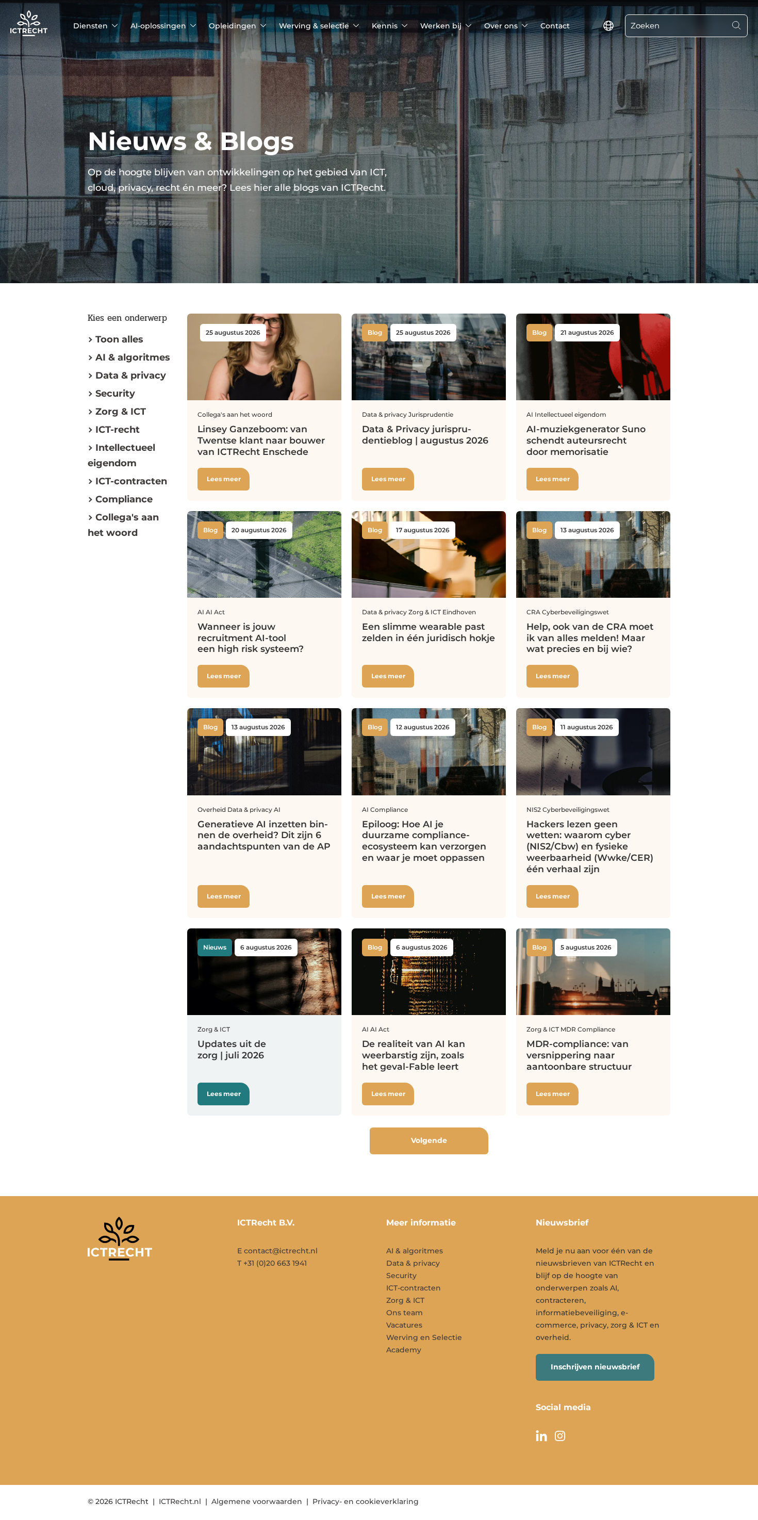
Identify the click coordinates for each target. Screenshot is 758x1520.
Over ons (501, 25)
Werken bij (441, 25)
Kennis (385, 25)
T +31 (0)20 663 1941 (272, 1263)
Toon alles (119, 339)
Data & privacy (130, 375)
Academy (403, 1349)
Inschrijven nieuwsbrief (595, 1366)
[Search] (736, 26)
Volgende (429, 1140)
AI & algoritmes (132, 357)
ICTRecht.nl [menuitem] (180, 1501)
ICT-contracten (413, 1288)
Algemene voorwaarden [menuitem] (256, 1501)
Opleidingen (232, 25)
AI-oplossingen (158, 25)
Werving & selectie (314, 25)
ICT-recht (117, 429)
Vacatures (404, 1325)
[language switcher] (608, 26)
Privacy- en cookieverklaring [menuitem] (365, 1501)
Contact (555, 25)
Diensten (90, 25)
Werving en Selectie (424, 1337)
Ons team (404, 1312)
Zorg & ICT (120, 411)
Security (115, 393)
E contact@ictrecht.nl (277, 1250)
